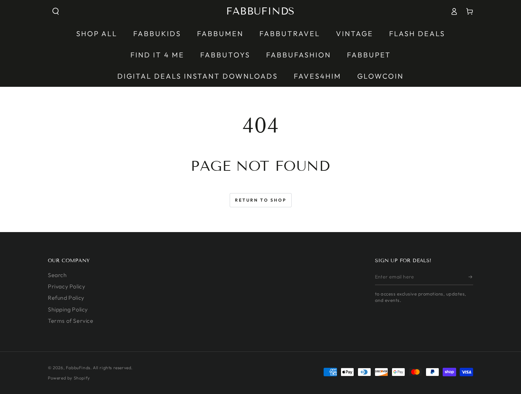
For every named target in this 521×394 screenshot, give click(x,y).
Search (57, 274)
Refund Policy (66, 297)
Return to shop (260, 200)
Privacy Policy (66, 286)
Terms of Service (71, 320)
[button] (55, 11)
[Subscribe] (471, 277)
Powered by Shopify (69, 378)
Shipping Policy (68, 309)
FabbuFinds (78, 367)
